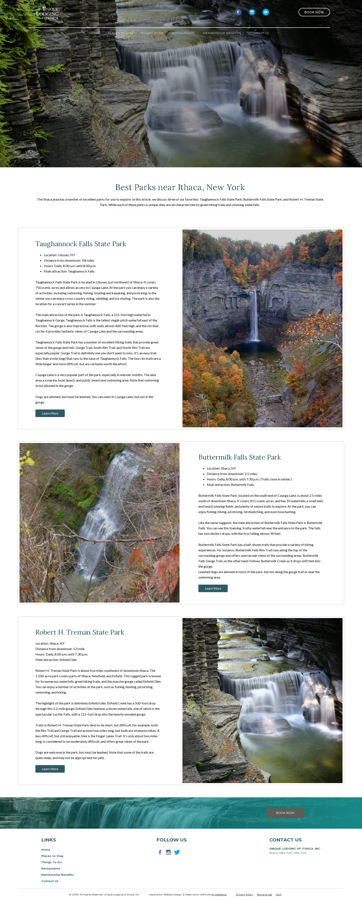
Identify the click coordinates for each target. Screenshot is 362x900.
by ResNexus (219, 894)
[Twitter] (265, 12)
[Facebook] (238, 12)
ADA (279, 894)
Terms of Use (264, 894)
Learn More (50, 413)
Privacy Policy (244, 894)
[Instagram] (252, 12)
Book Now (285, 813)
